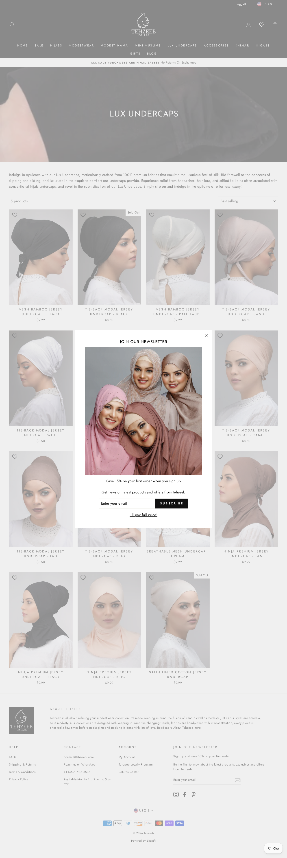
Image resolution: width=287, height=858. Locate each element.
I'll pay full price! (143, 514)
